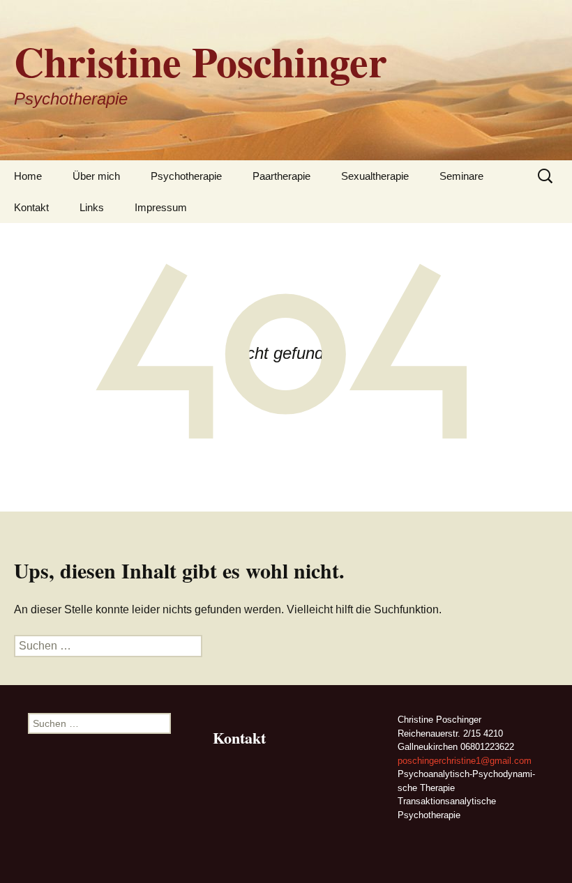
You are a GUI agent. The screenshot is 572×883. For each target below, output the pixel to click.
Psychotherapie (186, 176)
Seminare (461, 176)
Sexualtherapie (375, 176)
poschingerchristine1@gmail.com (465, 760)
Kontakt (31, 207)
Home (28, 176)
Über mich (96, 176)
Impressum (161, 207)
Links (92, 207)
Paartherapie (281, 176)
